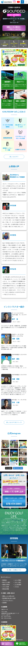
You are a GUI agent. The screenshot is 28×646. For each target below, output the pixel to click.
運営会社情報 (5, 588)
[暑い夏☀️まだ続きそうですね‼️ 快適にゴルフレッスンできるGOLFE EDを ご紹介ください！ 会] (5, 444)
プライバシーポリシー (7, 600)
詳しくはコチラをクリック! (14, 422)
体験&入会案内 (6, 584)
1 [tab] (2, 68)
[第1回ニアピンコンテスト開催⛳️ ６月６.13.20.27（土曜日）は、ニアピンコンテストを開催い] (14, 462)
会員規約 (4, 602)
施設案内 (4, 580)
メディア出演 (5, 586)
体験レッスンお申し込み (8, 596)
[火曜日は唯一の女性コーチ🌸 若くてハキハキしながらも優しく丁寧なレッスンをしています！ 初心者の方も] (5, 453)
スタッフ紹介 (18, 582)
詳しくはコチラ (14, 156)
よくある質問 (18, 584)
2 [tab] (15, 68)
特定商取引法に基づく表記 (8, 598)
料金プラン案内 (6, 582)
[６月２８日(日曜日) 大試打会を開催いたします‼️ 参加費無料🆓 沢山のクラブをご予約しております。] (23, 453)
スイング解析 (18, 580)
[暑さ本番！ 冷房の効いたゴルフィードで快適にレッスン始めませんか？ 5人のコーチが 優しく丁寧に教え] (14, 453)
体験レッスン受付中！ (14, 28)
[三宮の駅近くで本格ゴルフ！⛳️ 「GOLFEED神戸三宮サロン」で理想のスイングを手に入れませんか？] (23, 462)
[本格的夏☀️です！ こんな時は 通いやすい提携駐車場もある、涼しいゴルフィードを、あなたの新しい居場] (14, 444)
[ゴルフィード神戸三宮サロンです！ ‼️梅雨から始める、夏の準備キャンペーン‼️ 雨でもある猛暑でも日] (5, 462)
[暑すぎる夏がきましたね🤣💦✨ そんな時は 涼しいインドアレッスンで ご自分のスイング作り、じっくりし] (23, 444)
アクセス (17, 586)
